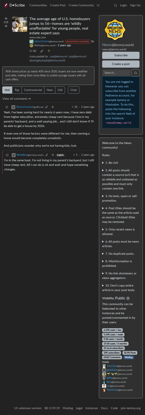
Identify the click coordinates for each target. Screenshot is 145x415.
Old (60, 90)
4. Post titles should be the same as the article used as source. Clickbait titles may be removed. (120, 215)
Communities (38, 5)
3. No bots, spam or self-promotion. (120, 198)
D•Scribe (17, 5)
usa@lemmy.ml (58, 56)
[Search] (116, 5)
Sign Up (135, 5)
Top (17, 90)
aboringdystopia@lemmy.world (47, 60)
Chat (73, 90)
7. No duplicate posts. (119, 253)
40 (34, 51)
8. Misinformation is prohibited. (117, 263)
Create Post (58, 5)
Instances (92, 408)
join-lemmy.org (130, 408)
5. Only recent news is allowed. (118, 232)
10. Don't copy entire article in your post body (118, 288)
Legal (79, 408)
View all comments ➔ (16, 98)
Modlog (129, 357)
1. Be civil (111, 162)
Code (114, 408)
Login (123, 5)
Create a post (121, 64)
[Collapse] (7, 107)
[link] (42, 51)
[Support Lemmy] (98, 5)
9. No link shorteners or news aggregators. (119, 276)
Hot (7, 90)
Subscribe (120, 55)
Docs (104, 408)
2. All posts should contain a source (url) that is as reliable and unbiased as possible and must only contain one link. (120, 179)
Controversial (33, 90)
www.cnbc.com (37, 37)
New (50, 90)
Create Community (81, 5)
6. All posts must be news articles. (120, 244)
